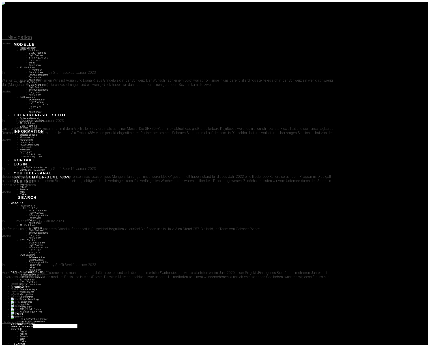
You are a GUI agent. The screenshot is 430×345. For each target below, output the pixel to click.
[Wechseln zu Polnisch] (17, 313)
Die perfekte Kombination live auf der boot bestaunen (101, 105)
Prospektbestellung (20, 286)
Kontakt (14, 289)
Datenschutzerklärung (22, 296)
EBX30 (11, 265)
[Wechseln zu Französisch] (18, 309)
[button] (17, 37)
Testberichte (17, 284)
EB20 (10, 72)
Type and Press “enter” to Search (17, 326)
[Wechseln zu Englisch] (17, 298)
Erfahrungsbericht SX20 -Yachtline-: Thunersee (88, 57)
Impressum (16, 291)
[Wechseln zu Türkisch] (17, 316)
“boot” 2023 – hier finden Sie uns (62, 206)
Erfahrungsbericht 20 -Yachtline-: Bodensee (82, 153)
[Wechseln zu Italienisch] (18, 306)
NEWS (10, 121)
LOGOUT (15, 294)
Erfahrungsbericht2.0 (31, 72)
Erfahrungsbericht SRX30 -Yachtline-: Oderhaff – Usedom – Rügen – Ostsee (142, 249)
